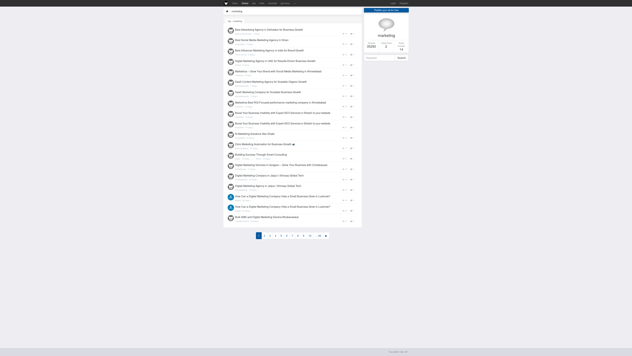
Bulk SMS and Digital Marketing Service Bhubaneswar (267, 217)
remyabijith (240, 44)
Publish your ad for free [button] (386, 10)
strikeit (238, 200)
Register (404, 3)
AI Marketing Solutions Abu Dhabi (255, 134)
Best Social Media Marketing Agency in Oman (262, 40)
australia (272, 3)
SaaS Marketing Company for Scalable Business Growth (268, 92)
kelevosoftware (242, 148)
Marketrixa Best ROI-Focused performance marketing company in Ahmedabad (280, 102)
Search (401, 58)
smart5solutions (242, 221)
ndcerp (238, 64)
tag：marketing (235, 21)
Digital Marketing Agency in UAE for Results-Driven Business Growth (275, 61)
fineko (258, 158)
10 (309, 235)
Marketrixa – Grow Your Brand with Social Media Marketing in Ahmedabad (278, 71)
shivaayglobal (241, 179)
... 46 (318, 235)
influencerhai (241, 54)
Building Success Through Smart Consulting (261, 154)
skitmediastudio (242, 85)
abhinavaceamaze (243, 33)
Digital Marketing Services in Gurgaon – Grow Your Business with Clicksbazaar (281, 165)
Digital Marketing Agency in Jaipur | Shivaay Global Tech (268, 186)
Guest (237, 158)
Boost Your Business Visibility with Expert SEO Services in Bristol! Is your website (282, 113)
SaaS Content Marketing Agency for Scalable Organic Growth (271, 82)
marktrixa (239, 75)
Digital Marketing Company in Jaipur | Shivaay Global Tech (269, 175)
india (261, 3)
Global (245, 3)
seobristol (239, 117)
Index (235, 3)
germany (285, 3)
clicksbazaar (240, 169)
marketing (237, 11)
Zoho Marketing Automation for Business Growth (263, 144)
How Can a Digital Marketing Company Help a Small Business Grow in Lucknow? (282, 196)
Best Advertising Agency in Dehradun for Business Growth (269, 29)
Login (393, 3)
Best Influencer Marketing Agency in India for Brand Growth (269, 50)
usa (254, 3)
